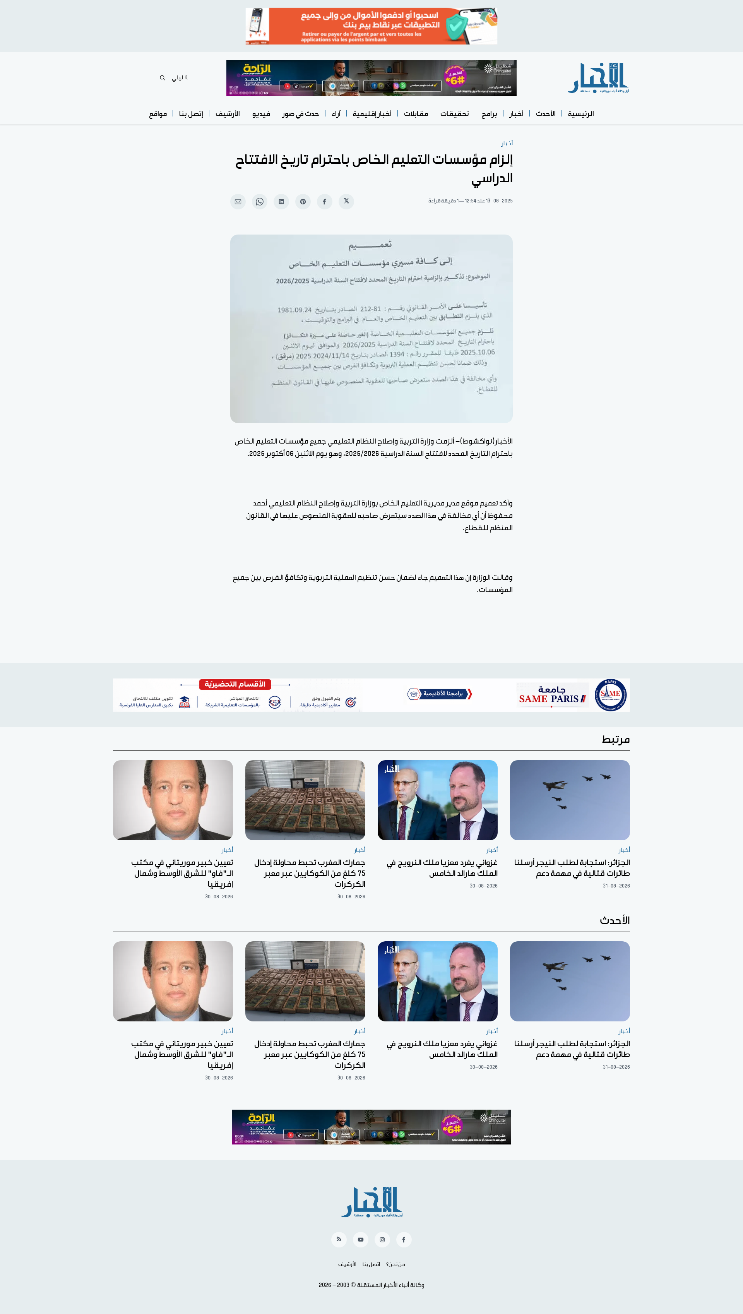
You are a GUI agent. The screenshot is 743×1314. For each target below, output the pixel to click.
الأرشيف (228, 114)
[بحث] (162, 78)
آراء (336, 114)
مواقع (158, 114)
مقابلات (416, 114)
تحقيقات (454, 114)
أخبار (517, 114)
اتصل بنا (371, 1264)
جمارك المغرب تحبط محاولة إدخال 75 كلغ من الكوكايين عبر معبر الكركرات (309, 873)
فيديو (261, 114)
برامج (489, 114)
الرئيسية (581, 114)
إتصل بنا (191, 114)
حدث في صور (300, 114)
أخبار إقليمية (372, 114)
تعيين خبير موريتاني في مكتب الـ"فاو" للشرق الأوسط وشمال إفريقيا (182, 873)
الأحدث (546, 114)
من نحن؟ (395, 1264)
